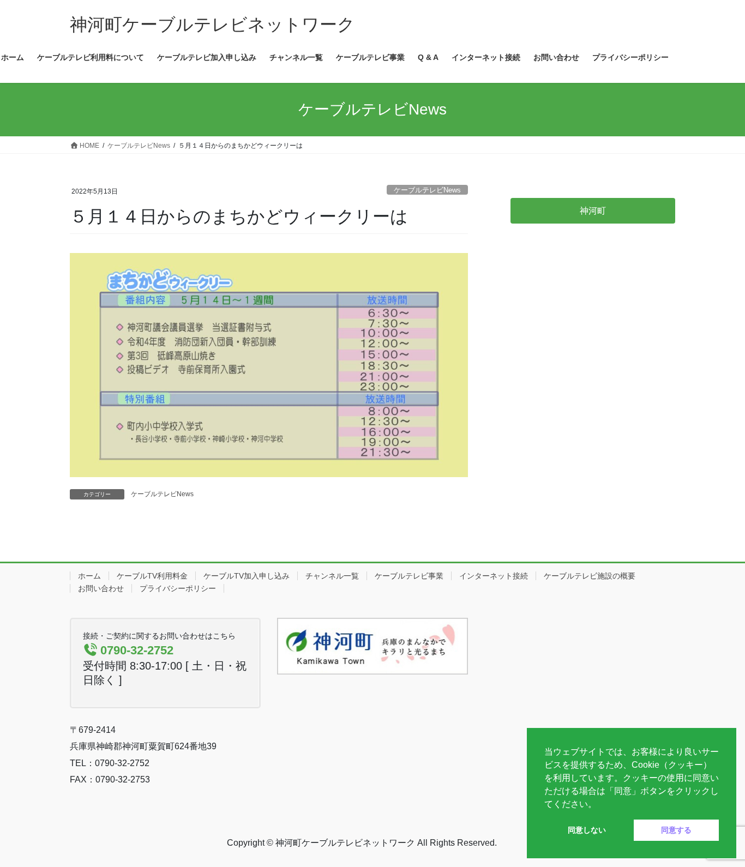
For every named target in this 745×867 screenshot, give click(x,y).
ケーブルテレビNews (427, 190)
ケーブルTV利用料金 (152, 575)
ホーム (89, 575)
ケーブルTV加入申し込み (246, 575)
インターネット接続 (493, 575)
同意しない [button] (587, 830)
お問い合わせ (101, 588)
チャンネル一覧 (332, 575)
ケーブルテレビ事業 (409, 575)
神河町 (593, 210)
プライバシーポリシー (178, 588)
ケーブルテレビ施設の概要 (589, 575)
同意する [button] (676, 830)
